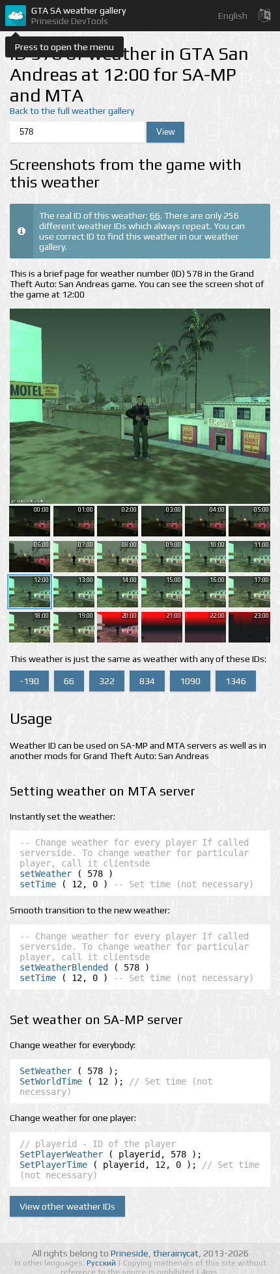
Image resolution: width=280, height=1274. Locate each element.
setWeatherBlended (64, 967)
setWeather (46, 873)
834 (147, 681)
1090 (190, 681)
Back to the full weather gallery (72, 110)
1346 (235, 681)
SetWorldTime (51, 1081)
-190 (29, 681)
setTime (38, 884)
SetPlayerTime (53, 1164)
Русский (102, 1262)
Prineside (129, 1253)
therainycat (176, 1253)
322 (107, 681)
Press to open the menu (64, 47)
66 (155, 215)
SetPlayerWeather (61, 1154)
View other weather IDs (67, 1206)
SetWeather (46, 1071)
